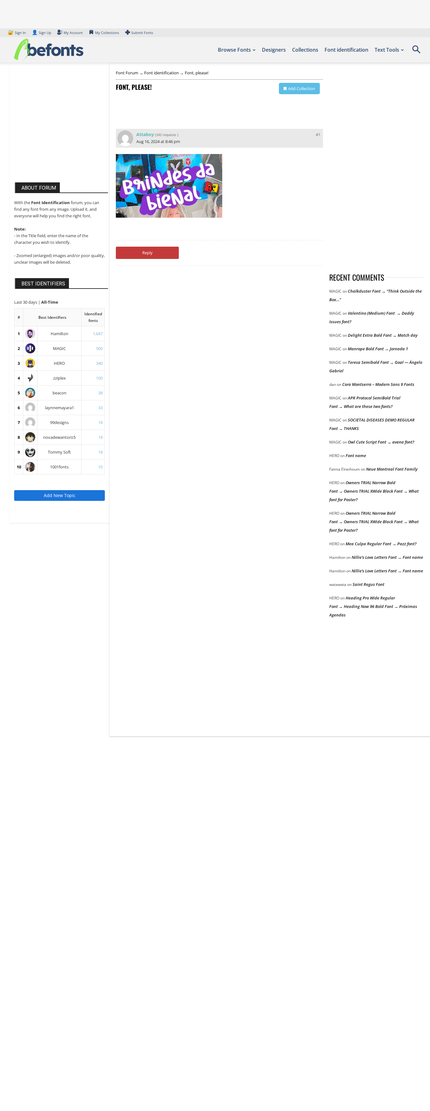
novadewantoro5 (59, 437)
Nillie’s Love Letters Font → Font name (387, 557)
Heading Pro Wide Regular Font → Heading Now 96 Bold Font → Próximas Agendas (373, 606)
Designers (274, 49)
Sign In (17, 32)
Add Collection (301, 88)
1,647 (98, 333)
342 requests (166, 135)
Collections (305, 49)
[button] (416, 51)
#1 (318, 134)
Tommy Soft (59, 452)
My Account (73, 32)
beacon (59, 393)
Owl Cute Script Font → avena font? (381, 442)
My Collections (107, 32)
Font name (356, 455)
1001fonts (59, 467)
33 (100, 407)
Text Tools (387, 49)
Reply (147, 252)
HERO (59, 363)
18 (100, 422)
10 (19, 467)
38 (100, 393)
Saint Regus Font (368, 584)
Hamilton (59, 333)
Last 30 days (26, 302)
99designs (59, 422)
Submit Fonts (142, 32)
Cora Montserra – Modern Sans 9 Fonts (378, 384)
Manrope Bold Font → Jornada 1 (378, 349)
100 (99, 378)
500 (99, 348)
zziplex (59, 378)
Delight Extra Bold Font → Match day (382, 335)
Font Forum (127, 73)
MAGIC (59, 348)
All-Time (49, 302)
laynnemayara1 (59, 407)
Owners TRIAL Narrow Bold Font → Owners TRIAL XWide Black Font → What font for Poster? (374, 491)
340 (99, 363)
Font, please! (196, 73)
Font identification (346, 49)
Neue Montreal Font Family (391, 469)
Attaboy (145, 134)
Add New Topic (60, 495)
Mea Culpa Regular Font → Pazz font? (381, 544)
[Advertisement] (61, 128)
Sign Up (41, 32)
